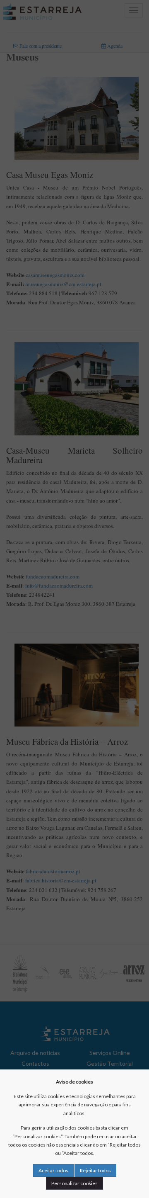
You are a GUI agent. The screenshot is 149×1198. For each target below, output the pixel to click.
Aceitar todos (53, 1170)
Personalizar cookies (74, 1183)
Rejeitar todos (95, 1170)
